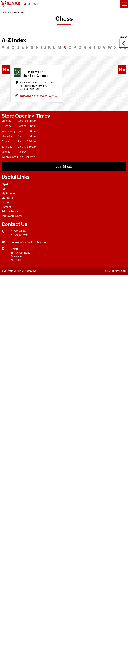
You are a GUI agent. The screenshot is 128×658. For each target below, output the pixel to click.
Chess (21, 12)
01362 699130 (20, 235)
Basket (122, 40)
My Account (9, 193)
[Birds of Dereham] (11, 4)
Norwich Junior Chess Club (36, 74)
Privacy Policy (10, 211)
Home (5, 12)
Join (4, 188)
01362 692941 (19, 231)
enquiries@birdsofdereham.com (29, 242)
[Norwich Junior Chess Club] (17, 72)
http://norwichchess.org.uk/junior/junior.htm (38, 95)
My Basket (8, 197)
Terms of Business (12, 215)
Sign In (5, 184)
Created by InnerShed (115, 271)
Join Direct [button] (64, 166)
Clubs (13, 12)
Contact (6, 206)
